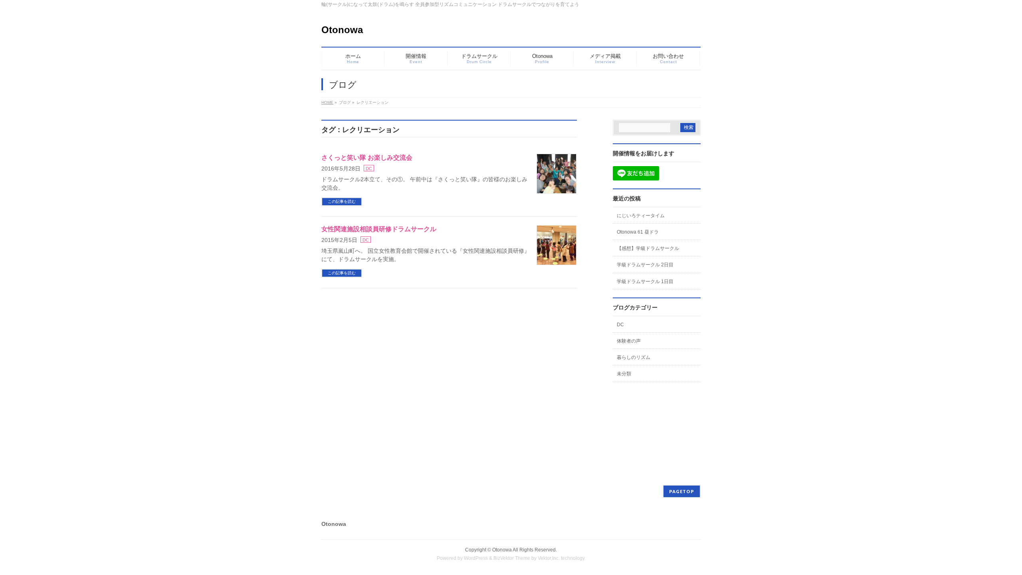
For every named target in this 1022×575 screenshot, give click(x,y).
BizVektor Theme (511, 558)
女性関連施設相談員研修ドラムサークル (378, 229)
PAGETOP (681, 491)
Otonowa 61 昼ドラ (638, 232)
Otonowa (342, 29)
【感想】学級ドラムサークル (648, 248)
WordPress (476, 558)
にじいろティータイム (641, 215)
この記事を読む (342, 201)
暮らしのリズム (633, 357)
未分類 (624, 374)
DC (369, 168)
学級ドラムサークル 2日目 (645, 265)
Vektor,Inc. (549, 558)
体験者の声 (629, 341)
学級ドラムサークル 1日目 (645, 281)
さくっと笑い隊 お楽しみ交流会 (366, 157)
